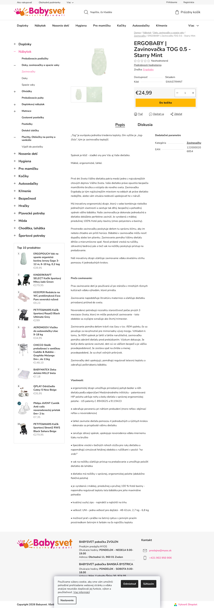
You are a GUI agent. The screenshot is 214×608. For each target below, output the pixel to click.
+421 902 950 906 (160, 558)
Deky (25, 78)
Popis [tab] (120, 124)
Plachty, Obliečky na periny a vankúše (38, 138)
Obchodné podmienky (49, 2)
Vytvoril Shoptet (187, 604)
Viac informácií (81, 592)
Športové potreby (32, 235)
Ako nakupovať (24, 2)
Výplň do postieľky (32, 146)
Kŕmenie (25, 191)
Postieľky (27, 124)
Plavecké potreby (32, 213)
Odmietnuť (129, 584)
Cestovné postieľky (33, 117)
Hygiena (25, 161)
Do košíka (165, 102)
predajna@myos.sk (160, 550)
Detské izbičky (30, 130)
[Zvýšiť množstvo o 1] (193, 93)
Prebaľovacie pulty (33, 98)
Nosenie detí (28, 153)
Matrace (26, 111)
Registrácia (188, 2)
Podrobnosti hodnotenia (147, 65)
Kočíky (24, 176)
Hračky (24, 206)
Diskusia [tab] (145, 124)
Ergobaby (148, 69)
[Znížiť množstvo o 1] (177, 93)
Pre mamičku (28, 168)
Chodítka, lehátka (32, 228)
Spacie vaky (28, 85)
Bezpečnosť (27, 198)
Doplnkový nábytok (33, 104)
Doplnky (25, 44)
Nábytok (25, 51)
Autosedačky (28, 183)
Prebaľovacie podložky (35, 58)
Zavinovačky (28, 71)
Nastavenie (67, 600)
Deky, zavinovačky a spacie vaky (40, 65)
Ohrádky (27, 91)
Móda (23, 220)
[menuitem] (22, 25)
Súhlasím (148, 584)
